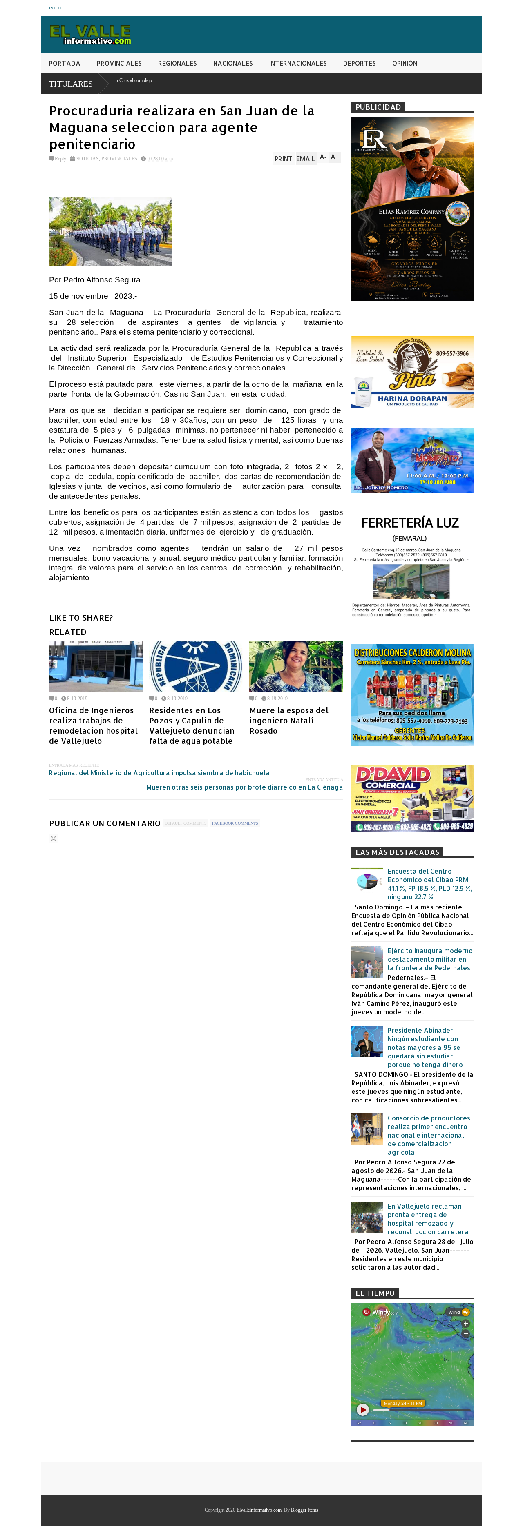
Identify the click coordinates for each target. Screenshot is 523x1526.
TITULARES (71, 83)
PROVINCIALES (119, 63)
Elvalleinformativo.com (259, 1510)
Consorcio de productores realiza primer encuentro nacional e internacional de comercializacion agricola (429, 1134)
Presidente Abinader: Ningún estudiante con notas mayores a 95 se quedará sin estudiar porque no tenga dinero (425, 1047)
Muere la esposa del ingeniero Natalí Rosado (289, 720)
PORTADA (64, 63)
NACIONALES (233, 63)
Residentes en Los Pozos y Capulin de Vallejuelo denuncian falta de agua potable (192, 725)
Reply (60, 159)
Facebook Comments (235, 823)
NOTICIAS (87, 159)
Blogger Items (304, 1510)
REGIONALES (177, 63)
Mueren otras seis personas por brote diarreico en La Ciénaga (244, 787)
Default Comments (186, 823)
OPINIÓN (404, 63)
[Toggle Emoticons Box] (53, 838)
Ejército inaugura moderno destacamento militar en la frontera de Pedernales (430, 959)
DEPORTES (359, 63)
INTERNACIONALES (298, 63)
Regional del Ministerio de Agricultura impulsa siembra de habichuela (159, 772)
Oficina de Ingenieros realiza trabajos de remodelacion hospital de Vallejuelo (93, 725)
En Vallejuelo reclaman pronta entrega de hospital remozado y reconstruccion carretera (428, 1219)
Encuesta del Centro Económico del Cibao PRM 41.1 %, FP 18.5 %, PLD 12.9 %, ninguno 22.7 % (430, 884)
